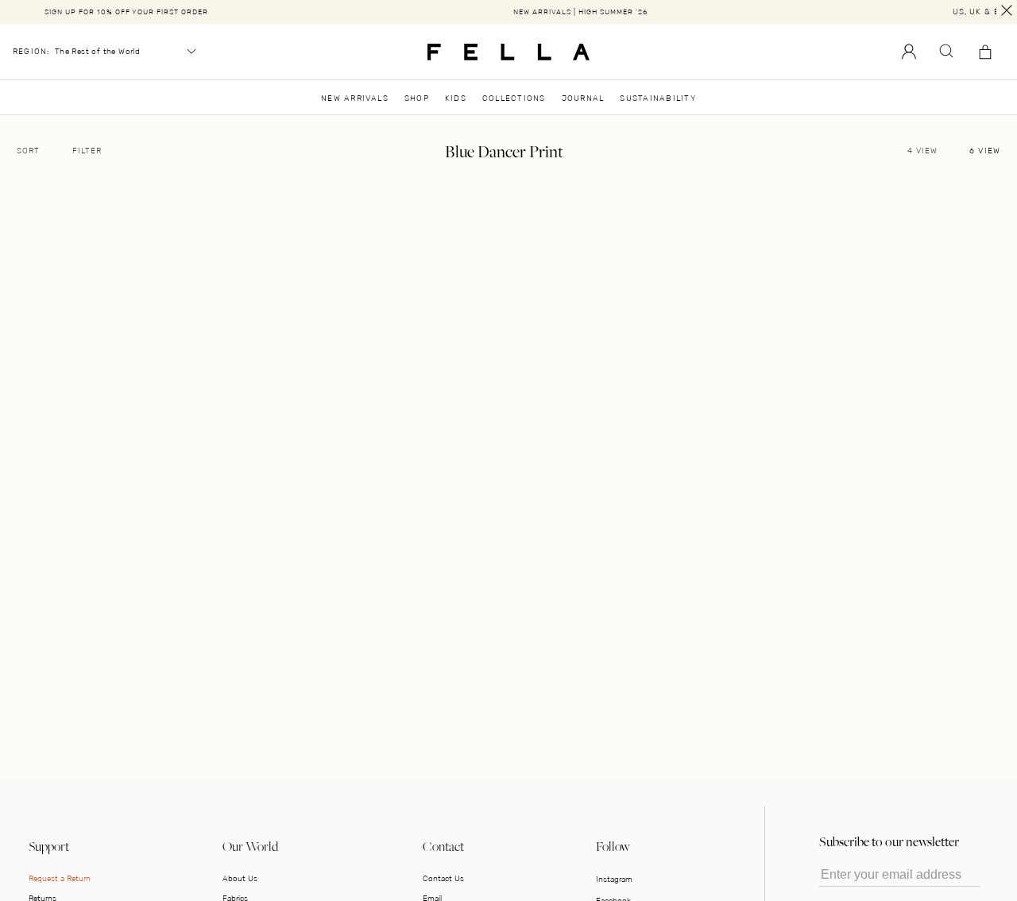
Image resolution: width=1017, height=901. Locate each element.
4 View (922, 151)
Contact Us (443, 878)
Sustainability (657, 98)
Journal (583, 98)
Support (49, 846)
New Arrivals (355, 98)
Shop (416, 98)
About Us (239, 878)
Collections (514, 98)
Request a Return (60, 878)
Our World (250, 846)
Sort (28, 151)
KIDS (455, 98)
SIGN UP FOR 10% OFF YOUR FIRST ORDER (126, 11)
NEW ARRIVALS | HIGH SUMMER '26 (580, 11)
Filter (87, 151)
